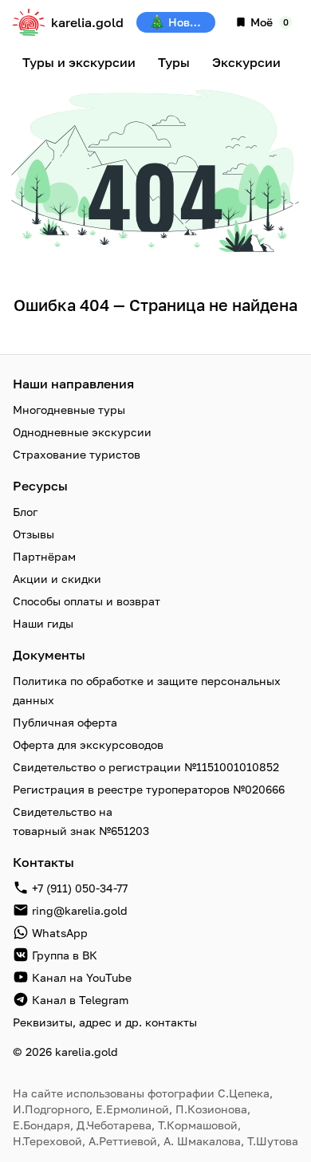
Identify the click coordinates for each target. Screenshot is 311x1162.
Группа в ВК (64, 955)
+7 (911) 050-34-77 (80, 888)
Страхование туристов (76, 454)
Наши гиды (43, 623)
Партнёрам (44, 556)
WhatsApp (60, 932)
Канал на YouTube (82, 977)
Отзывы (33, 534)
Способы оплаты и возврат (86, 601)
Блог (25, 511)
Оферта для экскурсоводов (88, 744)
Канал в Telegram (80, 999)
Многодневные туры (69, 409)
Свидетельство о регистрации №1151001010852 (146, 767)
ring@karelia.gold (80, 910)
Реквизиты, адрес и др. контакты (105, 1022)
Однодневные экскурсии (82, 432)
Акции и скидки (57, 578)
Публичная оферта (65, 722)
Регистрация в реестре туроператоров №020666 (149, 789)
